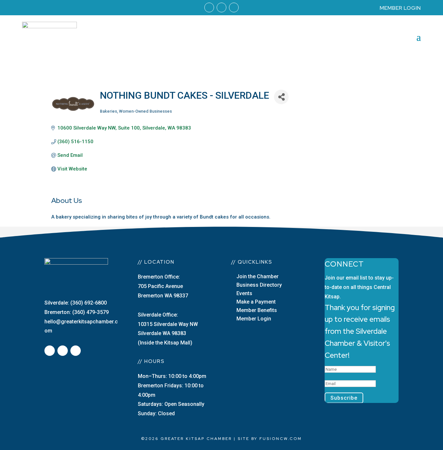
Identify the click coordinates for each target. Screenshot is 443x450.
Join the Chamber (257, 276)
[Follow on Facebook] (209, 7)
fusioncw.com (280, 438)
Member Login (253, 319)
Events (244, 293)
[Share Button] (281, 97)
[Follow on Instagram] (221, 7)
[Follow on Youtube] (234, 7)
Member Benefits (256, 310)
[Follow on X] (62, 350)
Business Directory (259, 285)
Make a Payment (256, 302)
